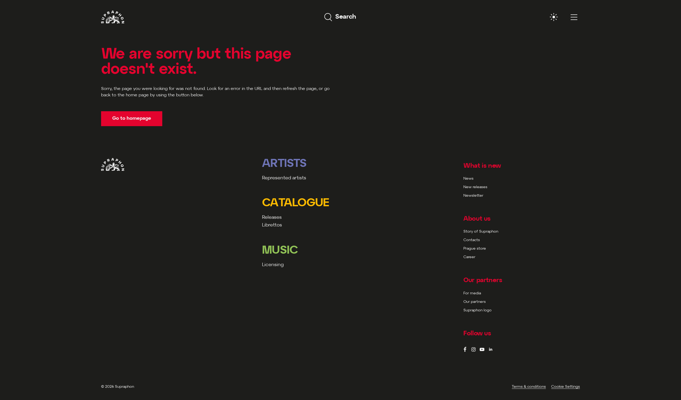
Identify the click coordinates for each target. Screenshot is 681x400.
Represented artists (284, 178)
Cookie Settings (565, 387)
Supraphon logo (477, 310)
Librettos (272, 225)
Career (469, 257)
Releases (272, 217)
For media (472, 293)
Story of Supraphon (480, 231)
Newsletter (473, 195)
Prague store (474, 248)
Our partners (474, 302)
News (468, 178)
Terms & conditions (529, 387)
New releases (475, 187)
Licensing (273, 265)
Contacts (471, 240)
